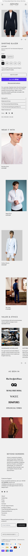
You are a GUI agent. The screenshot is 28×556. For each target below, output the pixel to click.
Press (2, 500)
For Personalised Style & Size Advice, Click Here (14, 1)
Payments (4, 513)
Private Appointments (7, 505)
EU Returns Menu (6, 507)
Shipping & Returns (6, 511)
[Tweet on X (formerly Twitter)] (9, 113)
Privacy (3, 515)
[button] (10, 23)
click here (18, 484)
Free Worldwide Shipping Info (9, 509)
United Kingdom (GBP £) (9, 534)
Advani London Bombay (10, 539)
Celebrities (4, 498)
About (3, 496)
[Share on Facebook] (6, 113)
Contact (3, 503)
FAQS (3, 502)
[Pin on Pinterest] (12, 113)
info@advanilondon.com (8, 484)
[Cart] (26, 4)
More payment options (14, 83)
